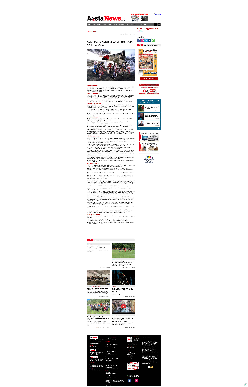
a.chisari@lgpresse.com (133, 348)
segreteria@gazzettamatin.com (98, 366)
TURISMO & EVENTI (134, 24)
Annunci (90, 244)
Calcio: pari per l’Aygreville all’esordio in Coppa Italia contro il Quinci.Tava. (123, 261)
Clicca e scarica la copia (149, 78)
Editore (91, 345)
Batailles (90, 314)
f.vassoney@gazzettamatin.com (112, 368)
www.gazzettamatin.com (94, 343)
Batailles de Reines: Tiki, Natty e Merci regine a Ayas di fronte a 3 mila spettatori (98, 318)
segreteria (103, 267)
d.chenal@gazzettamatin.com (111, 347)
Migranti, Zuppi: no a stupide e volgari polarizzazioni (152, 122)
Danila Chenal (124, 34)
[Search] (155, 24)
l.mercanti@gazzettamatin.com (112, 339)
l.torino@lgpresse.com (131, 353)
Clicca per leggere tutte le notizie (147, 29)
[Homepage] (89, 24)
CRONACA (99, 24)
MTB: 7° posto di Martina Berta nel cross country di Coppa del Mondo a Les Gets (122, 289)
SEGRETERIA (108, 370)
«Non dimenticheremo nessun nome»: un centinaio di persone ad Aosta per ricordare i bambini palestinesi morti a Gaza (122, 319)
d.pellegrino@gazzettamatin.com (112, 354)
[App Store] (144, 19)
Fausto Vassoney (126, 267)
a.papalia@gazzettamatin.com (111, 361)
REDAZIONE (92, 362)
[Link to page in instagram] (142, 40)
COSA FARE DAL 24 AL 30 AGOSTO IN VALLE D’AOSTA (97, 288)
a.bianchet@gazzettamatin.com (112, 344)
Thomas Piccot (127, 296)
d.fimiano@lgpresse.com (131, 358)
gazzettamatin (102, 296)
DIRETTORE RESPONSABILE (111, 337)
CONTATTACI (108, 378)
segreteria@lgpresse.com (134, 344)
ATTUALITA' (115, 314)
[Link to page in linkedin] (149, 40)
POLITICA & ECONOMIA (119, 24)
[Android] (144, 17)
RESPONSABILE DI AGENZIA (132, 346)
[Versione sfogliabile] (135, 17)
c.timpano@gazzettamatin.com (112, 358)
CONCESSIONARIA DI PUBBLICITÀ (133, 336)
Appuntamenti (91, 286)
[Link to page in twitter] (146, 40)
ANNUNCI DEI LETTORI (93, 246)
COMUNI (93, 24)
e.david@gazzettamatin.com (111, 351)
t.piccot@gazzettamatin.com (111, 365)
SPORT (127, 24)
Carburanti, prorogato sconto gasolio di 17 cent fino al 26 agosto (152, 107)
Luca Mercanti (102, 327)
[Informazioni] (145, 24)
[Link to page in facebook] (139, 40)
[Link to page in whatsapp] (153, 40)
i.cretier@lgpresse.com (131, 355)
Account (128, 350)
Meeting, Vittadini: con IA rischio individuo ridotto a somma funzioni (151, 115)
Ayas (97, 327)
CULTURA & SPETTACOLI (108, 24)
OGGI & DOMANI (98, 286)
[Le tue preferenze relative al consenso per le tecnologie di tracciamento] (246, 385)
